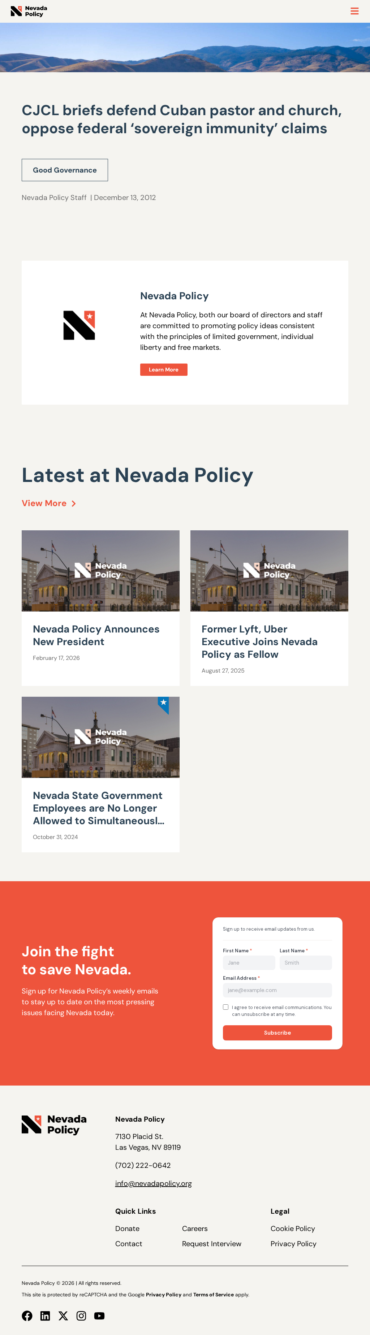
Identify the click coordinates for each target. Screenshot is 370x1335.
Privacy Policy (294, 1243)
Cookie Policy (293, 1228)
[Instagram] (81, 1315)
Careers (195, 1228)
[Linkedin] (45, 1315)
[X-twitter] (63, 1315)
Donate (127, 1228)
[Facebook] (27, 1315)
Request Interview (211, 1243)
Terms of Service (213, 1294)
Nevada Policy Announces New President (96, 635)
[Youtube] (99, 1315)
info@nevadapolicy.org (153, 1183)
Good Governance (65, 170)
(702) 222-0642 (143, 1165)
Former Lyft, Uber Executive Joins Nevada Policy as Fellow (260, 641)
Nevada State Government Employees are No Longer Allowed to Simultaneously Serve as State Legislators (98, 814)
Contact (128, 1243)
